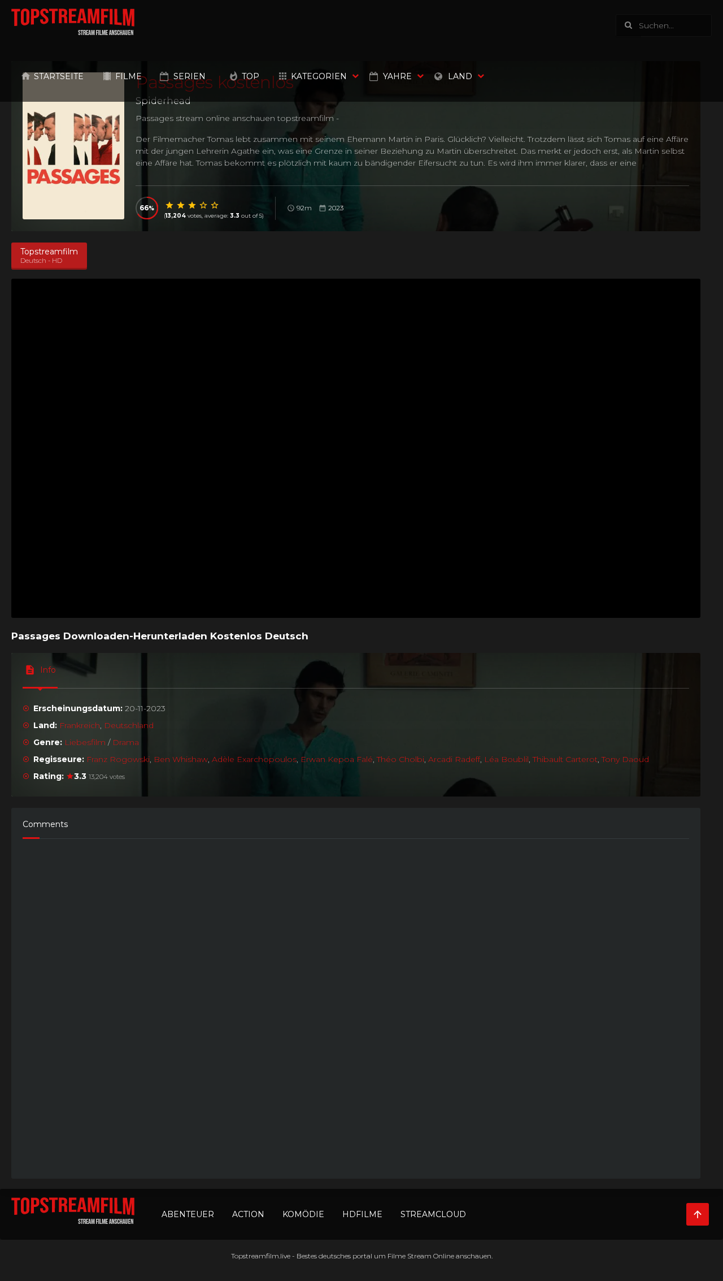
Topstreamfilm (255, 1256)
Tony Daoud (625, 759)
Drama (125, 742)
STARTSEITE (59, 76)
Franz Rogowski (118, 759)
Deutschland (129, 725)
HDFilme (362, 1214)
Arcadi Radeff (454, 759)
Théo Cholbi (400, 759)
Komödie (303, 1214)
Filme (128, 76)
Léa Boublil (506, 759)
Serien (189, 76)
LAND (460, 76)
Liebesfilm (85, 742)
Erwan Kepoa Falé (336, 759)
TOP (250, 76)
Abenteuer (188, 1214)
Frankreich (79, 725)
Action (248, 1214)
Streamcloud (433, 1214)
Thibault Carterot (565, 759)
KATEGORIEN (319, 76)
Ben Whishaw (181, 759)
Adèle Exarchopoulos (254, 759)
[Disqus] (356, 1003)
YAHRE (397, 76)
